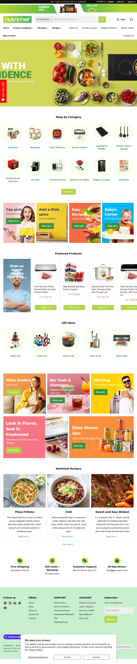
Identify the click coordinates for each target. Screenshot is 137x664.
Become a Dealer (86, 610)
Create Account (89, 28)
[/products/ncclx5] (74, 272)
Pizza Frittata (24, 512)
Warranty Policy (61, 622)
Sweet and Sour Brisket (112, 512)
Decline (96, 657)
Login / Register (86, 606)
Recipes (56, 28)
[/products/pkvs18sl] (45, 272)
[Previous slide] (7, 73)
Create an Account (87, 603)
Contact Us (128, 35)
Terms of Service (61, 606)
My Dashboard (85, 614)
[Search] (102, 19)
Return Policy (127, 28)
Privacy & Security (62, 610)
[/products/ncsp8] (103, 272)
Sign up (111, 619)
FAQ (56, 618)
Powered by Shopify (10, 651)
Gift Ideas (42, 28)
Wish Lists (84, 618)
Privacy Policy (36, 650)
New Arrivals (9, 35)
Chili (68, 512)
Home (6, 28)
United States (121, 647)
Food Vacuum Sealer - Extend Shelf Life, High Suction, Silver (45, 289)
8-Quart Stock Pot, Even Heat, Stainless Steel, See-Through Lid (103, 289)
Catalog (32, 618)
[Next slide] (129, 73)
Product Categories (22, 28)
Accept (67, 657)
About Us (73, 28)
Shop (31, 606)
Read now (23, 536)
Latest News (8, 645)
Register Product (109, 28)
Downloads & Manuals (64, 614)
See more (68, 191)
